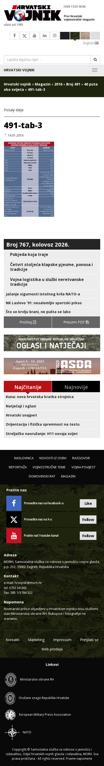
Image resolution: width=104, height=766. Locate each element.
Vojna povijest (83, 467)
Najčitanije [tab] (27, 387)
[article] (52, 254)
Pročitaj (26, 322)
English (88, 43)
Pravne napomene (79, 758)
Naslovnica (24, 458)
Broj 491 (73, 84)
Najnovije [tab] (76, 387)
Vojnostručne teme (49, 467)
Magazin (42, 84)
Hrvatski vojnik (19, 70)
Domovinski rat (42, 476)
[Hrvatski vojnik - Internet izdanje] (52, 14)
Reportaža (18, 467)
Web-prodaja (52, 649)
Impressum (62, 639)
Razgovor (81, 458)
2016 (58, 84)
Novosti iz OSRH (52, 458)
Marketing (36, 639)
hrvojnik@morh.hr (28, 582)
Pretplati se (89, 639)
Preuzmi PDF (74, 322)
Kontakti (12, 639)
